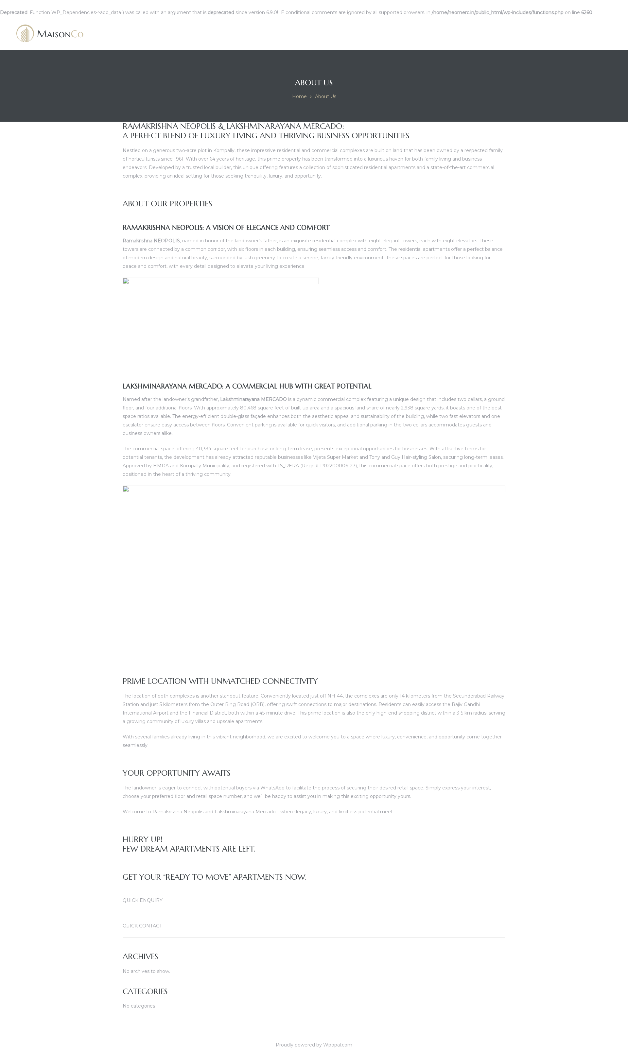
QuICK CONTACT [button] (142, 926)
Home (299, 96)
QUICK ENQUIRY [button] (143, 900)
